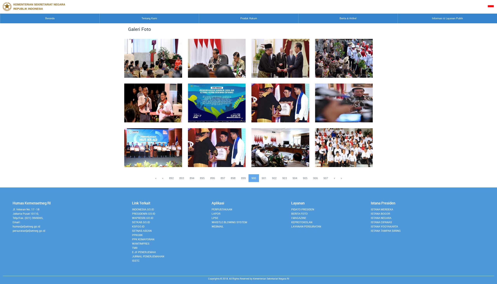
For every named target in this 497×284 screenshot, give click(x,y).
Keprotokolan (301, 222)
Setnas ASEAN (142, 231)
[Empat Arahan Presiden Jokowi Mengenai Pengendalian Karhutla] (153, 56)
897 (223, 178)
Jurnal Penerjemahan (148, 256)
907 (325, 178)
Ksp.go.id (138, 226)
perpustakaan (222, 209)
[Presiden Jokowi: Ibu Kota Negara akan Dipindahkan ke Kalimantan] (217, 56)
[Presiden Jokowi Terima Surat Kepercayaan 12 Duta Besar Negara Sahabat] (280, 56)
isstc (136, 260)
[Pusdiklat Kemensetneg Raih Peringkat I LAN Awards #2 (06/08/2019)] (280, 101)
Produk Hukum (248, 18)
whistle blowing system (229, 222)
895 (202, 178)
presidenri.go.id (143, 213)
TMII (134, 248)
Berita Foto (299, 213)
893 (181, 178)
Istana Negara (381, 218)
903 (284, 178)
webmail (218, 226)
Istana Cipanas (381, 222)
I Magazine (298, 218)
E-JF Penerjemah (144, 252)
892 (171, 178)
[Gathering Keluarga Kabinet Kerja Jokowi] (344, 145)
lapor (216, 213)
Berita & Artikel (348, 18)
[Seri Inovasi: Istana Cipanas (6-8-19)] (217, 101)
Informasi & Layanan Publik (447, 18)
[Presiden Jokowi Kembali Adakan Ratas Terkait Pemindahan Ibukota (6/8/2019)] (280, 145)
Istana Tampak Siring (386, 231)
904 (295, 178)
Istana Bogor (380, 213)
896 (212, 178)
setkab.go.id (141, 222)
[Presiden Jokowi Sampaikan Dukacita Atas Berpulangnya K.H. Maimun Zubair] (344, 101)
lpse (215, 218)
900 (253, 178)
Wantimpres (140, 243)
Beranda (50, 18)
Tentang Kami (149, 18)
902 (274, 178)
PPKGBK (137, 235)
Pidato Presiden (302, 209)
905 (305, 178)
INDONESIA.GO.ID (143, 209)
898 (233, 178)
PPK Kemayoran (143, 239)
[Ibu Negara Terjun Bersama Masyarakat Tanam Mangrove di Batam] (344, 56)
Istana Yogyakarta (384, 226)
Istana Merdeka (382, 209)
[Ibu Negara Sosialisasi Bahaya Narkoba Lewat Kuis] (153, 101)
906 (315, 178)
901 (264, 178)
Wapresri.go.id (142, 218)
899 (243, 178)
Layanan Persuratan (306, 226)
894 (192, 178)
